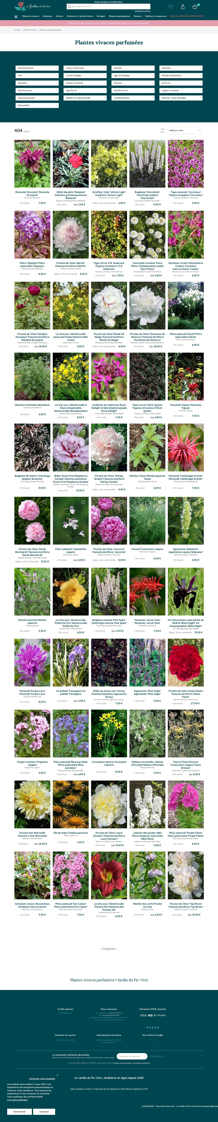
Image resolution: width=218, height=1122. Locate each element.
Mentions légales (131, 1088)
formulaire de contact (110, 1015)
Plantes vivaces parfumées (50, 30)
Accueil (17, 30)
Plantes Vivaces (30, 30)
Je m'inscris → (158, 1056)
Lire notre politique (17, 1100)
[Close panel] (57, 1075)
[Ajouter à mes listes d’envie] (45, 145)
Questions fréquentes (107, 1088)
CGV (145, 1088)
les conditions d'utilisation (141, 1063)
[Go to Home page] (32, 6)
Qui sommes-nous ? (81, 1088)
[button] (171, 7)
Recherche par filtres (142, 11)
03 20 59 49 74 (116, 1013)
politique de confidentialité (122, 1063)
